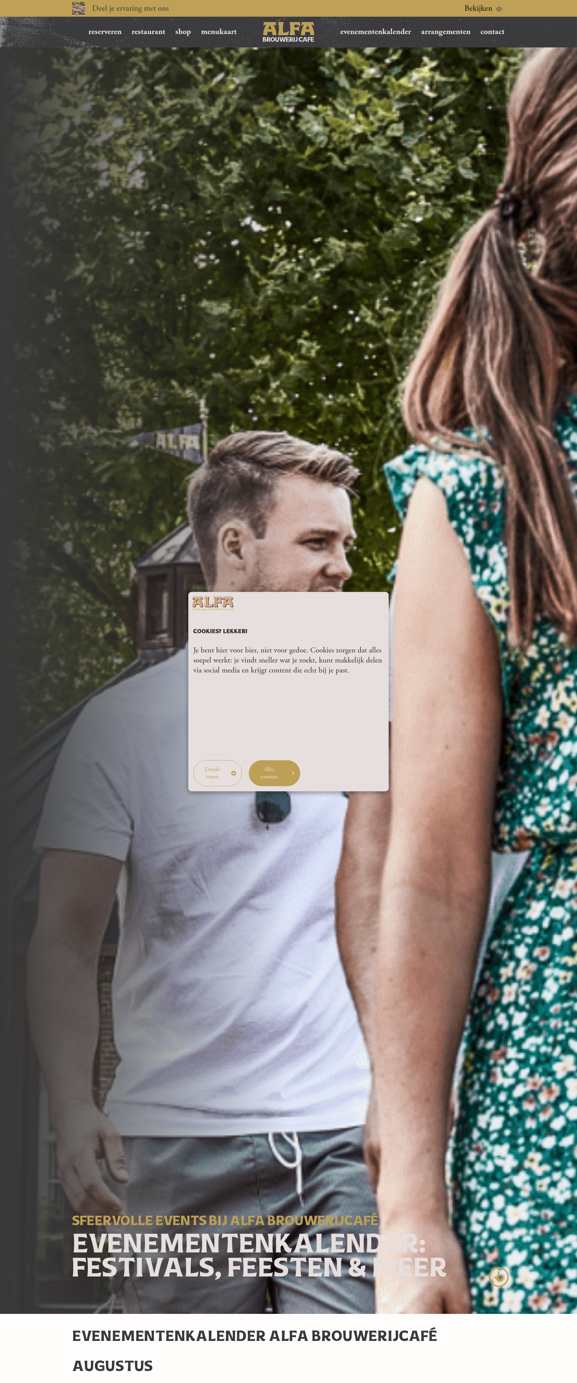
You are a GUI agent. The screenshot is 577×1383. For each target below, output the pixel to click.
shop (183, 31)
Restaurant (148, 31)
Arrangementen (445, 31)
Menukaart (219, 31)
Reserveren (105, 31)
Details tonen (212, 773)
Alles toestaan (269, 773)
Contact (492, 31)
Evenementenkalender (375, 31)
